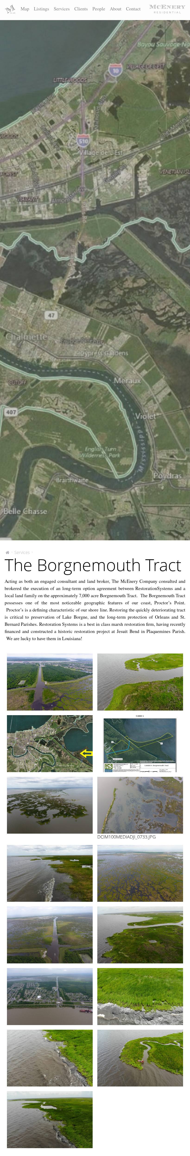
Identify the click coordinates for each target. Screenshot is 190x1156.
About (115, 9)
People (98, 9)
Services (62, 9)
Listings (41, 9)
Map (25, 9)
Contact (133, 9)
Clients (81, 9)
